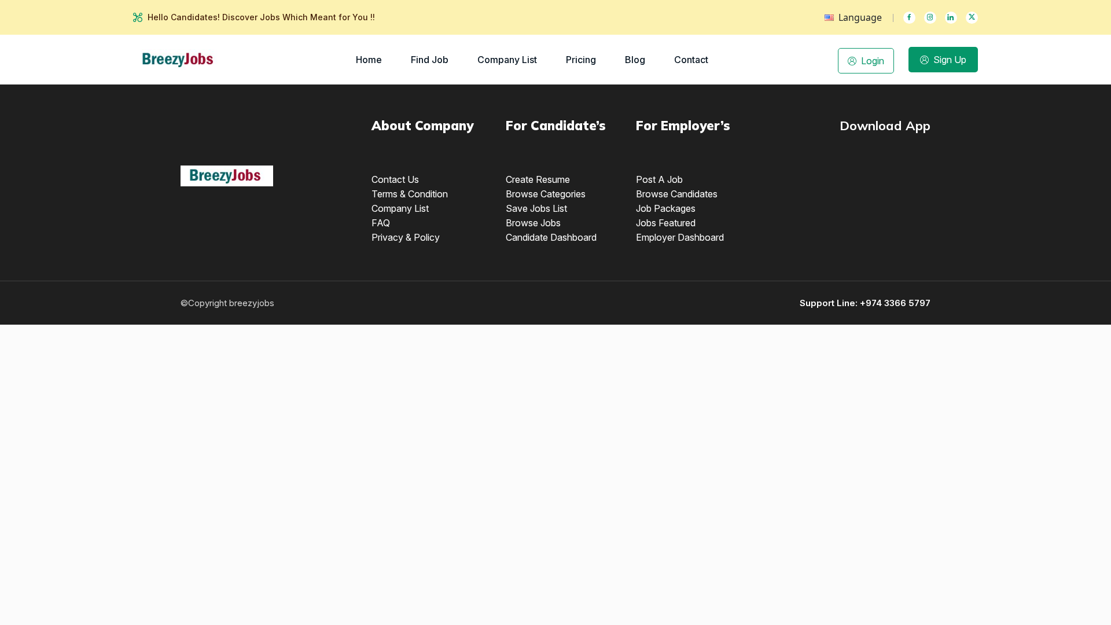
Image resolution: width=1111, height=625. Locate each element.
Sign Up (949, 59)
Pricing (581, 59)
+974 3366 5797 (895, 302)
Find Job (429, 59)
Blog (635, 59)
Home (369, 59)
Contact (691, 59)
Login (872, 61)
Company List (507, 59)
